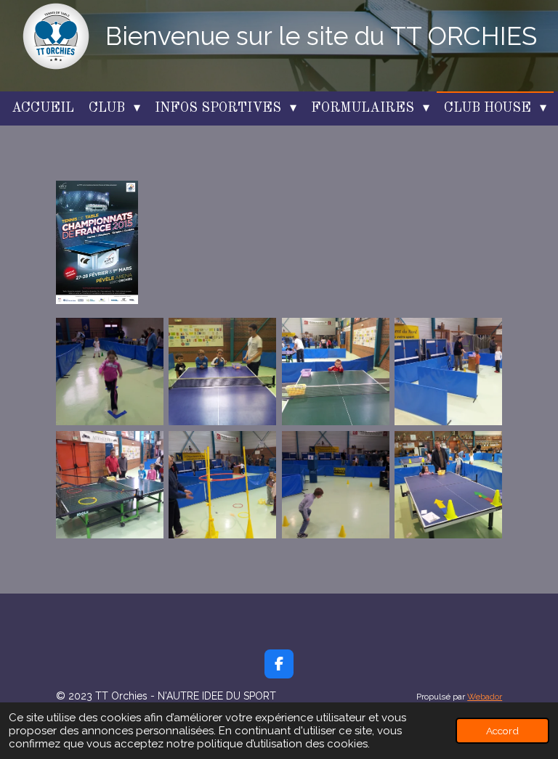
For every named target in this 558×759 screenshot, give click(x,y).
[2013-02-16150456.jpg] (222, 484)
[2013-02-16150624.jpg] (448, 484)
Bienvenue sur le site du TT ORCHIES (321, 36)
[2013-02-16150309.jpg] (222, 371)
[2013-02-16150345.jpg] (335, 371)
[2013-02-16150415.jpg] (109, 484)
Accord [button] (502, 731)
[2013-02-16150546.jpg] (335, 484)
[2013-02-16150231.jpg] (109, 371)
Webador (484, 697)
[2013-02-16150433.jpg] (448, 371)
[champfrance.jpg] (97, 242)
